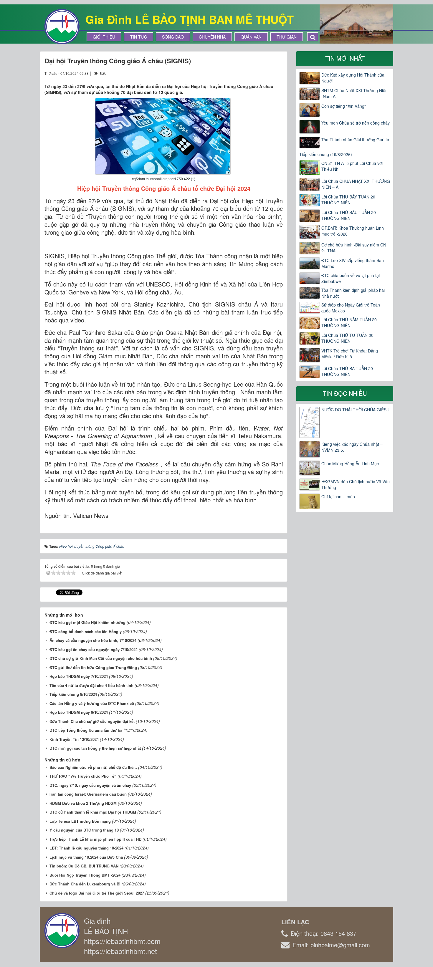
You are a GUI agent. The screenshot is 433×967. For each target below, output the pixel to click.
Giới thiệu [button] (104, 37)
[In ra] (268, 73)
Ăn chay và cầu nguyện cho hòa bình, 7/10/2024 (92, 640)
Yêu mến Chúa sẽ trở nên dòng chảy (355, 123)
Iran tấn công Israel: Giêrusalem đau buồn (88, 794)
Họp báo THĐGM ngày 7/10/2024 (78, 676)
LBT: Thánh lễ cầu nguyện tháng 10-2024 (86, 848)
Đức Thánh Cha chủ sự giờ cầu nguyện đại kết (92, 721)
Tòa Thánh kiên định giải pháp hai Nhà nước (353, 293)
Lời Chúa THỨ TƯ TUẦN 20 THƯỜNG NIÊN (347, 338)
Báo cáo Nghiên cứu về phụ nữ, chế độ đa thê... (93, 767)
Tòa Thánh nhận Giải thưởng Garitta (355, 140)
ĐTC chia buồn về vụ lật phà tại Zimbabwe (350, 278)
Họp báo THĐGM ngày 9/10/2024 (78, 712)
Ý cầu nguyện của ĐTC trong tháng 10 (84, 830)
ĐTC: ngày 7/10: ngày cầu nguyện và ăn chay (90, 785)
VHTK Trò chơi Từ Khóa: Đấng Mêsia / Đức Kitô (349, 354)
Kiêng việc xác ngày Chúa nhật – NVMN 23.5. (352, 447)
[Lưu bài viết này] (278, 73)
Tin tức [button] (138, 37)
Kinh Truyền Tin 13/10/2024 (74, 739)
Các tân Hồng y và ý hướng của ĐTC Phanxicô (91, 703)
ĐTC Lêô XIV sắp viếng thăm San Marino (352, 263)
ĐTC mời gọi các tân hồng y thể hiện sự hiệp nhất (95, 748)
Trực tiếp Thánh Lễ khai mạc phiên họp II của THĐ (95, 839)
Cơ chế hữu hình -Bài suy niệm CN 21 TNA (353, 248)
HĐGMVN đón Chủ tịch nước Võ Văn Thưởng (355, 484)
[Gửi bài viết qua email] (256, 73)
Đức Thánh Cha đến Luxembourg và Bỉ (84, 884)
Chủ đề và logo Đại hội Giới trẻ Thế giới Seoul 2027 (96, 893)
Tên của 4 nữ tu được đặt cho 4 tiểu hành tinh (91, 685)
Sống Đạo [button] (173, 37)
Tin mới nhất (345, 58)
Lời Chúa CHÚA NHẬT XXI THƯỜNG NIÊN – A (355, 184)
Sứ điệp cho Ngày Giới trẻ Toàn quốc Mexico (350, 308)
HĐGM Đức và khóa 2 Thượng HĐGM (83, 803)
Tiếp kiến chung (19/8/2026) (325, 154)
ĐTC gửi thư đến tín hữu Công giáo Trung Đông (93, 667)
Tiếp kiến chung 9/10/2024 (73, 694)
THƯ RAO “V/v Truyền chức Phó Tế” (82, 776)
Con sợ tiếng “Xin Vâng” (343, 106)
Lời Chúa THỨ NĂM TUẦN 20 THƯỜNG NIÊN (349, 322)
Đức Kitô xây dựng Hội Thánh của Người (352, 78)
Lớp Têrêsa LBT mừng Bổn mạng (80, 821)
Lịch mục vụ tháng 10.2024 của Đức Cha (86, 857)
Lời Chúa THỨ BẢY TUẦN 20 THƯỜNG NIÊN (348, 200)
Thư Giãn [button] (287, 37)
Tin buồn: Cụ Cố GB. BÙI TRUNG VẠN (83, 866)
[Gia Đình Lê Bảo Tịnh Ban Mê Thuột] (62, 26)
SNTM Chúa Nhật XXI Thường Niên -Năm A (354, 93)
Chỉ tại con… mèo (338, 496)
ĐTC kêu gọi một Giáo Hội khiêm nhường (87, 622)
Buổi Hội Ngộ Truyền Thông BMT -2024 (84, 875)
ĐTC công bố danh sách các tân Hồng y (85, 631)
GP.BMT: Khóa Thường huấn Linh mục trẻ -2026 (352, 231)
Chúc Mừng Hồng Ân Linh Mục (350, 463)
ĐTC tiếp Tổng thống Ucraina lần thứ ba (85, 730)
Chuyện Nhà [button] (212, 37)
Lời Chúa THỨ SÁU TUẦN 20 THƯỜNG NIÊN (348, 215)
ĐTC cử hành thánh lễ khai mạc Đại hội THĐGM (92, 812)
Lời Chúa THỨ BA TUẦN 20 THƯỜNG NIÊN (347, 371)
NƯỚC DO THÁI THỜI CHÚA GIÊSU (355, 410)
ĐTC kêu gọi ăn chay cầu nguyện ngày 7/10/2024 (93, 649)
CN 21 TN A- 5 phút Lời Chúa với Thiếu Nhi (352, 166)
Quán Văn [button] (251, 37)
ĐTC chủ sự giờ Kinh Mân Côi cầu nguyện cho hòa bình (100, 658)
